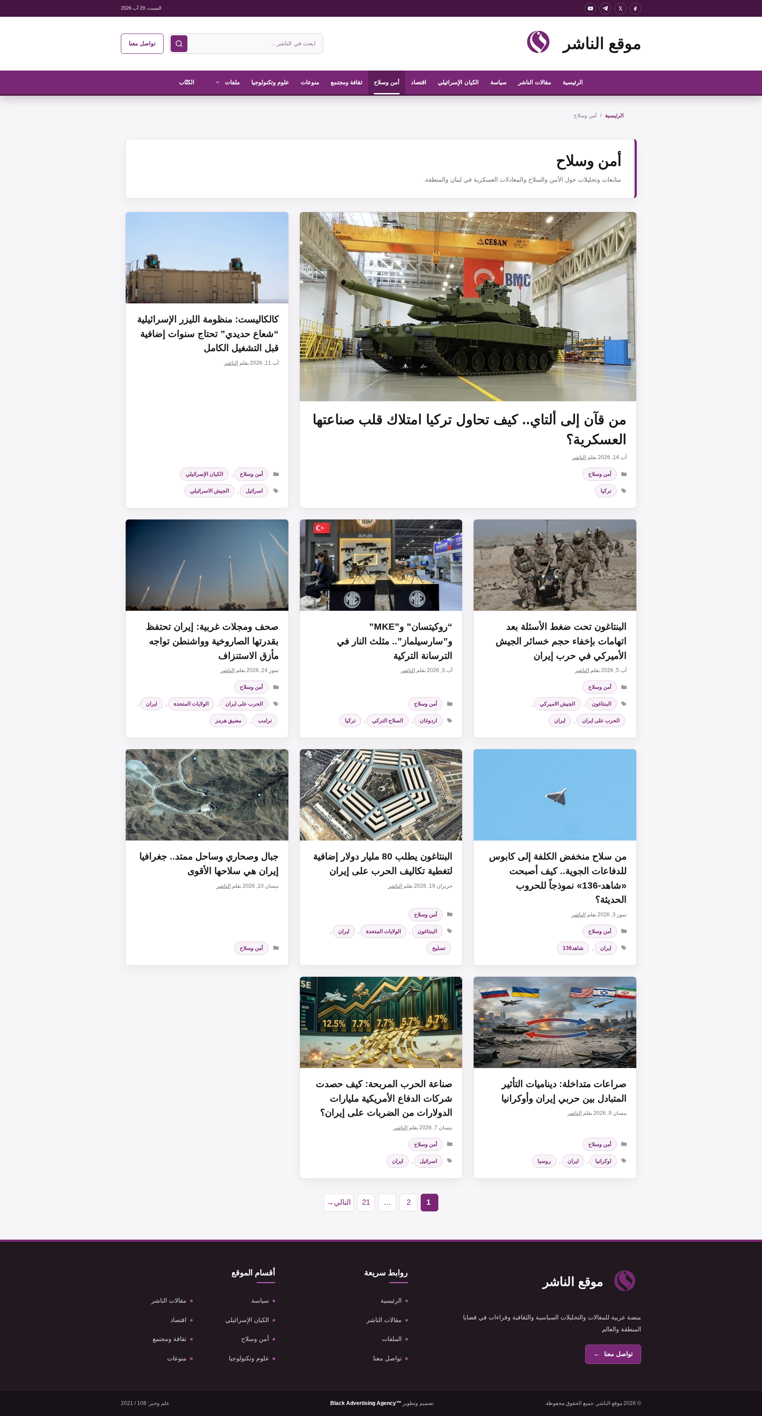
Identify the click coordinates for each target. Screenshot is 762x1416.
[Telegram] (605, 9)
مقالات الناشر (534, 82)
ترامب (265, 720)
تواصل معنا (142, 43)
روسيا (544, 1161)
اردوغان (428, 720)
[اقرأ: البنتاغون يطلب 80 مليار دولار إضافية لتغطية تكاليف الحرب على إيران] (381, 795)
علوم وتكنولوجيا (270, 82)
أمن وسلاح (387, 82)
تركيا (606, 491)
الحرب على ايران (601, 720)
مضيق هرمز (228, 720)
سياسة (498, 82)
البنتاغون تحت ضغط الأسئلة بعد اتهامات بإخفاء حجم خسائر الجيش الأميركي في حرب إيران (561, 640)
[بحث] (179, 43)
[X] (620, 9)
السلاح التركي (387, 720)
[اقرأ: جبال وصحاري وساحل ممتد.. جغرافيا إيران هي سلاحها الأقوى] (207, 795)
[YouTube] (590, 9)
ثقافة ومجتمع (346, 82)
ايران (559, 720)
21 (363, 1204)
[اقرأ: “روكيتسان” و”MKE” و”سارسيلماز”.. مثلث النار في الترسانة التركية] (381, 565)
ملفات (232, 82)
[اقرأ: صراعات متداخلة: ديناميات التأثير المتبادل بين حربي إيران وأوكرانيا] (555, 1022)
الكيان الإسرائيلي (458, 82)
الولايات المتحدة (191, 704)
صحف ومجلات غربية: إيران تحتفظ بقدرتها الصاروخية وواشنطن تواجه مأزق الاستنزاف (212, 640)
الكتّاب (186, 82)
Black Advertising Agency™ (365, 1403)
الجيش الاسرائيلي (209, 491)
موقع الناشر (602, 43)
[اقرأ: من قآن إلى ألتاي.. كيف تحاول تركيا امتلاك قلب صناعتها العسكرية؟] (468, 306)
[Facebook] (635, 9)
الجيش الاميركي (557, 704)
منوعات (310, 82)
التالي (338, 1202)
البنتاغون (601, 704)
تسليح (438, 948)
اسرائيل (254, 491)
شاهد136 (573, 948)
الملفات (392, 1338)
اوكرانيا (603, 1161)
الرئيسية (573, 82)
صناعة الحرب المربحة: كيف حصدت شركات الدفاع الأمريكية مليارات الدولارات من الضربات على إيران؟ (384, 1098)
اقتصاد (418, 82)
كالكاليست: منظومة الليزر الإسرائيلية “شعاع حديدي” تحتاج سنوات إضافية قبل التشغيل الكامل (208, 333)
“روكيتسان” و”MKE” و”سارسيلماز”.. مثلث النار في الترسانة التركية (394, 640)
